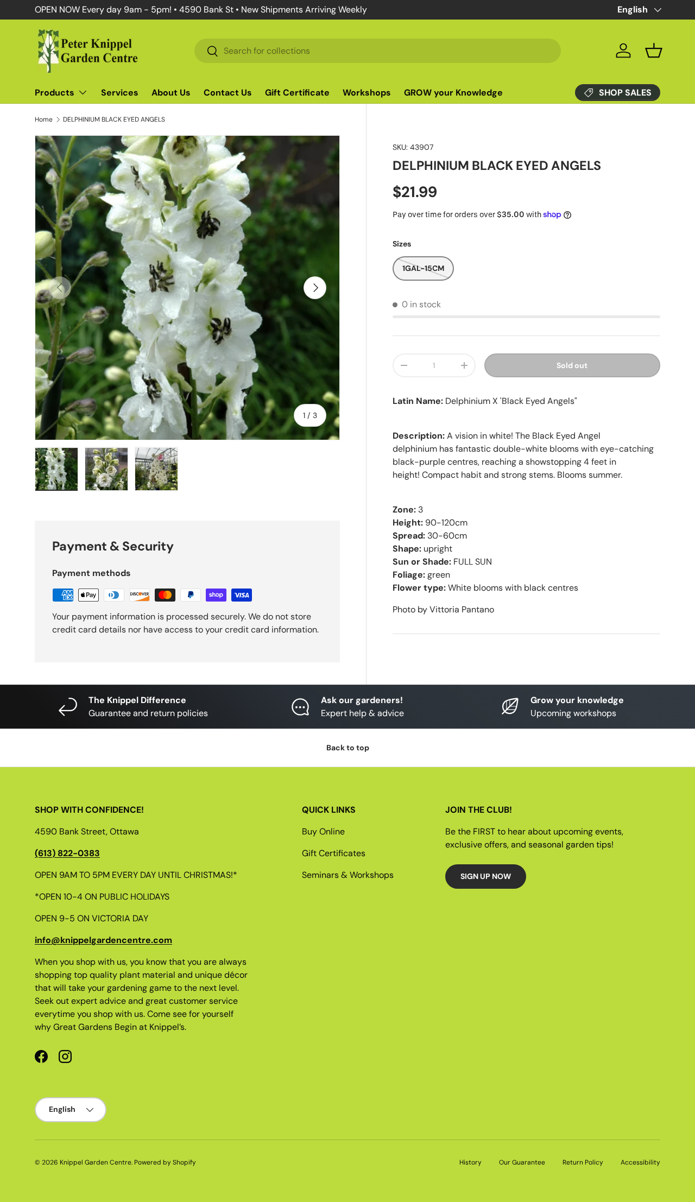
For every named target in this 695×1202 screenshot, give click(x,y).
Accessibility (640, 1162)
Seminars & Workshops (348, 875)
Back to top (347, 747)
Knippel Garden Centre (95, 1162)
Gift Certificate (297, 92)
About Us (171, 92)
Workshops (367, 92)
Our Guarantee (522, 1162)
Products (54, 92)
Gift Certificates (333, 853)
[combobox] (377, 51)
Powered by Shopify (165, 1162)
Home (44, 119)
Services (119, 92)
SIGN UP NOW (485, 876)
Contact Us (228, 92)
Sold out (572, 365)
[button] (654, 50)
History (470, 1162)
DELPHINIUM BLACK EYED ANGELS (114, 119)
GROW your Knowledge (453, 92)
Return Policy (583, 1162)
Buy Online (323, 831)
